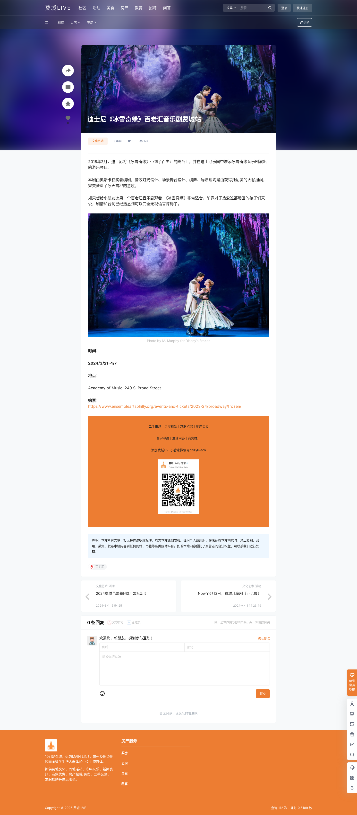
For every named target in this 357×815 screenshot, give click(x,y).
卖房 (90, 22)
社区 (82, 7)
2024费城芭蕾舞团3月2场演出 (121, 593)
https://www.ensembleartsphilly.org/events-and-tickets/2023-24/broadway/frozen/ (164, 406)
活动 (96, 7)
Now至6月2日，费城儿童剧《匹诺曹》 (229, 593)
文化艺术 (98, 141)
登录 (284, 8)
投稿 (306, 22)
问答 (167, 7)
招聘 (153, 7)
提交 (263, 694)
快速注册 (302, 8)
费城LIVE (79, 808)
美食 (110, 7)
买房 (73, 22)
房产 (124, 7)
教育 (139, 7)
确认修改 (264, 638)
